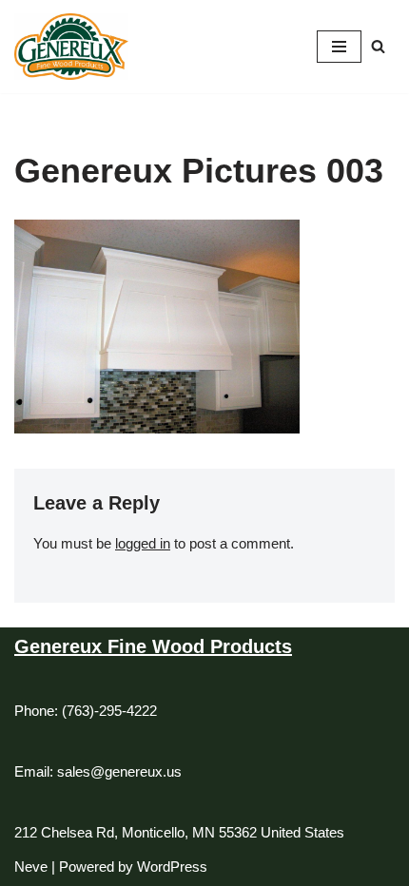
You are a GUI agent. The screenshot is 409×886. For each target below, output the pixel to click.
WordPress (172, 866)
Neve (31, 866)
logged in (142, 543)
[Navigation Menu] (339, 46)
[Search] (378, 46)
